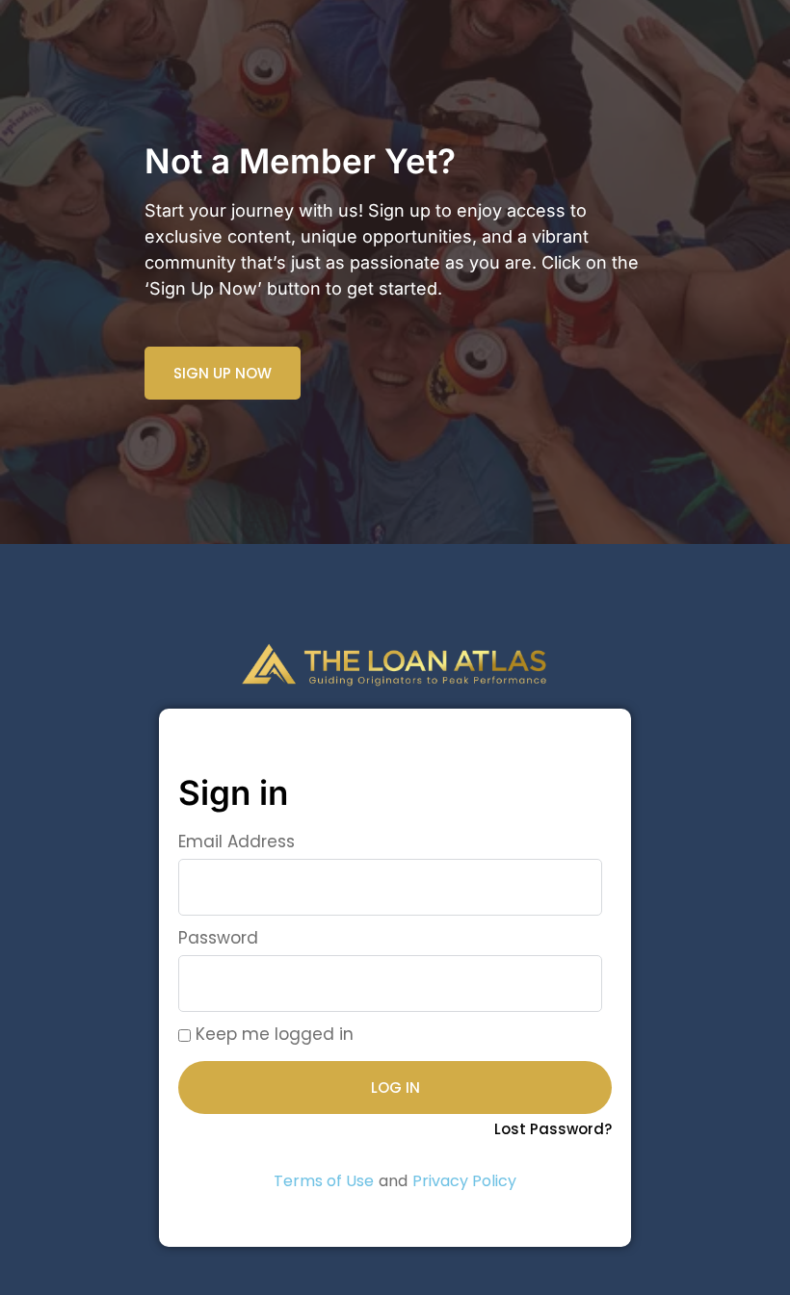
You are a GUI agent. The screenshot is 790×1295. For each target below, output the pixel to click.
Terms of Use (324, 1181)
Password (218, 937)
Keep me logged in (272, 1034)
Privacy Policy (464, 1181)
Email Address (236, 841)
